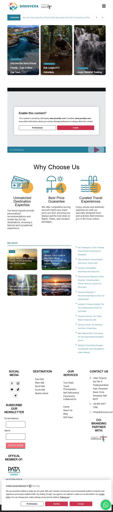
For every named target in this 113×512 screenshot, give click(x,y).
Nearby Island (41, 393)
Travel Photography (69, 387)
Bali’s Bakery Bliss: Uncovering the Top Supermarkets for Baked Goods (90, 336)
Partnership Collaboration (69, 397)
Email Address (11, 418)
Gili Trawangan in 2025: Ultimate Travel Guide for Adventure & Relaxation (91, 251)
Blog (12, 252)
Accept (81, 504)
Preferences (32, 504)
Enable (75, 128)
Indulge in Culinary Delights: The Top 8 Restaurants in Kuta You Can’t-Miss (91, 307)
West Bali (39, 382)
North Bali (40, 386)
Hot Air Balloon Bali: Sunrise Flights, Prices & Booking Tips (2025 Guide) (22, 261)
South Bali (40, 389)
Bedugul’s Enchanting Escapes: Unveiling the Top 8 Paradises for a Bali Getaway (91, 348)
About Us (67, 410)
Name (7, 430)
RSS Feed (68, 417)
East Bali (39, 379)
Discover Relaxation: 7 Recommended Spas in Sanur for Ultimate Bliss (91, 295)
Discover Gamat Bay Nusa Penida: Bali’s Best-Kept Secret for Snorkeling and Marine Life (59, 17)
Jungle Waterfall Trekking (89, 72)
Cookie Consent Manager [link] (16, 486)
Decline (56, 504)
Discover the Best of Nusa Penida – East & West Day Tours (23, 67)
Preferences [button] (64, 497)
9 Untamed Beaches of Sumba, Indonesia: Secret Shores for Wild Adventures (56, 286)
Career (66, 406)
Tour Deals (16, 59)
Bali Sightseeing (71, 392)
